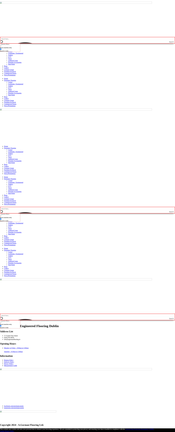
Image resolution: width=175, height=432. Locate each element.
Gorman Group (9, 70)
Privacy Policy (9, 431)
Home (6, 78)
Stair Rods (11, 64)
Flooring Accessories (14, 62)
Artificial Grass (13, 60)
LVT (9, 57)
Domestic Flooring (10, 80)
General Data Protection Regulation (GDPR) (139, 429)
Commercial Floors (10, 73)
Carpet (10, 82)
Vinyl (10, 59)
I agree (2, 431)
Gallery (6, 68)
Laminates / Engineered (15, 53)
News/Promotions (9, 75)
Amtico (10, 55)
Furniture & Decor (10, 71)
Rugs (5, 66)
